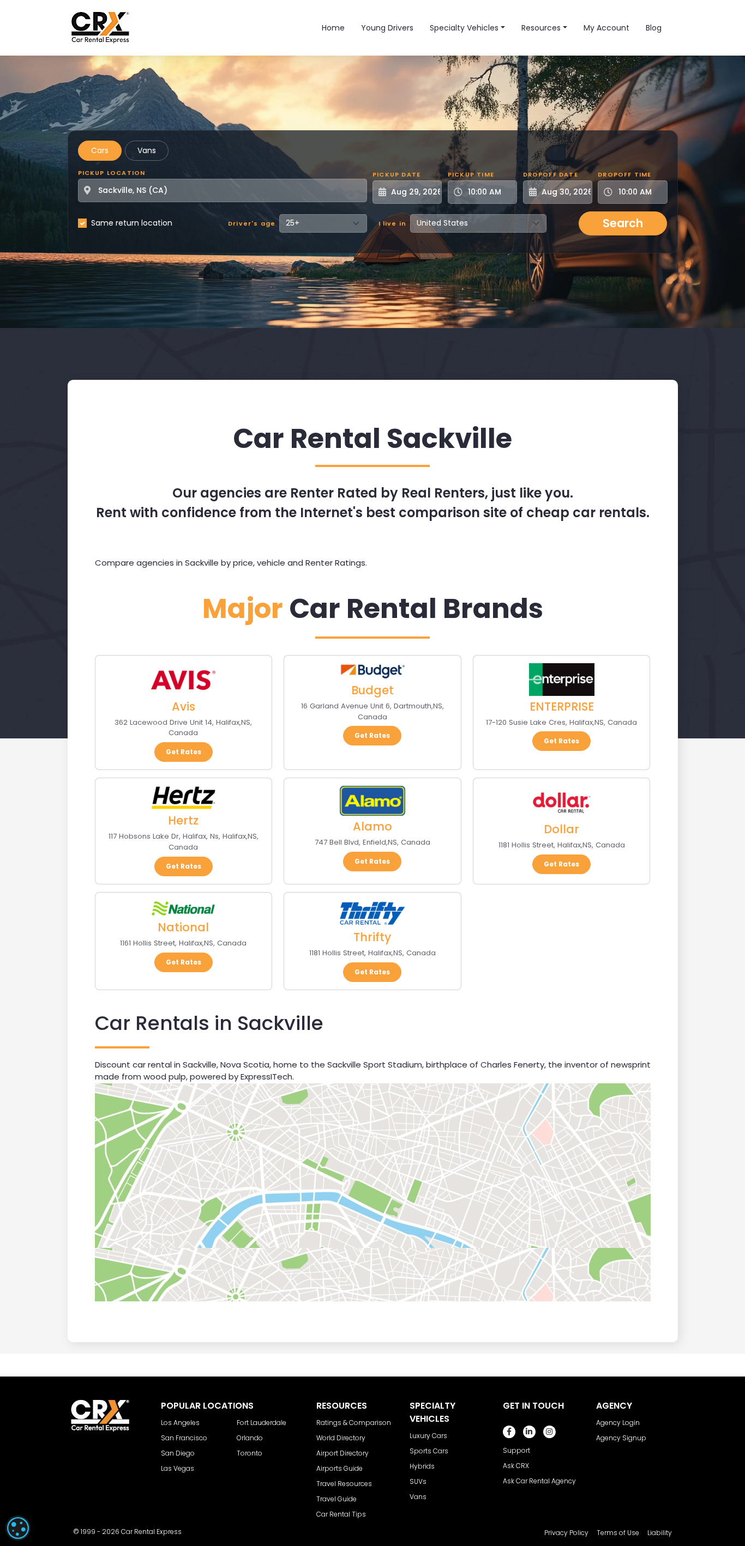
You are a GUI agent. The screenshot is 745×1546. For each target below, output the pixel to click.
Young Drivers (387, 27)
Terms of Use (618, 1532)
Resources (541, 27)
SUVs (418, 1481)
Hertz (183, 820)
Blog (654, 27)
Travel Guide (336, 1498)
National (183, 927)
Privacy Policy (566, 1532)
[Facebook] (509, 1432)
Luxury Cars (428, 1435)
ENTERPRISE (562, 706)
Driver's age (251, 223)
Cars (100, 150)
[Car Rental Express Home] (100, 27)
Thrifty (372, 937)
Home (333, 27)
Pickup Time (471, 174)
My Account (606, 27)
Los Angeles (180, 1422)
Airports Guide (339, 1468)
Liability (659, 1532)
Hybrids (422, 1466)
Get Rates (183, 751)
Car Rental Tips (341, 1514)
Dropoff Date (550, 174)
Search (623, 223)
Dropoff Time (624, 174)
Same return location (131, 222)
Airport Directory (342, 1453)
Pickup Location (112, 172)
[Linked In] (529, 1432)
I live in (392, 223)
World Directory (340, 1437)
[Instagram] (549, 1432)
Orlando (250, 1437)
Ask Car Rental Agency (539, 1481)
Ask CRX (516, 1465)
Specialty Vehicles (464, 27)
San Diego (178, 1453)
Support (516, 1450)
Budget (372, 690)
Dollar (561, 829)
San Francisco (184, 1437)
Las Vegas (177, 1468)
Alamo (372, 826)
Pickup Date (396, 174)
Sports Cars (429, 1451)
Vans (146, 150)
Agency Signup (621, 1437)
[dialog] (18, 1528)
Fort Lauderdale (261, 1422)
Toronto (249, 1453)
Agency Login (618, 1422)
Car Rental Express (151, 1531)
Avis (183, 706)
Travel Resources (344, 1483)
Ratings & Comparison (353, 1422)
